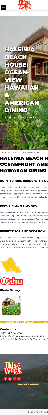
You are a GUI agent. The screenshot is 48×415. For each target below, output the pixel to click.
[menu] (3, 7)
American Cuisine (8, 322)
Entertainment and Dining (36, 322)
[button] (11, 305)
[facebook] (5, 379)
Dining (20, 322)
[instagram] (10, 379)
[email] (19, 379)
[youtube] (15, 379)
